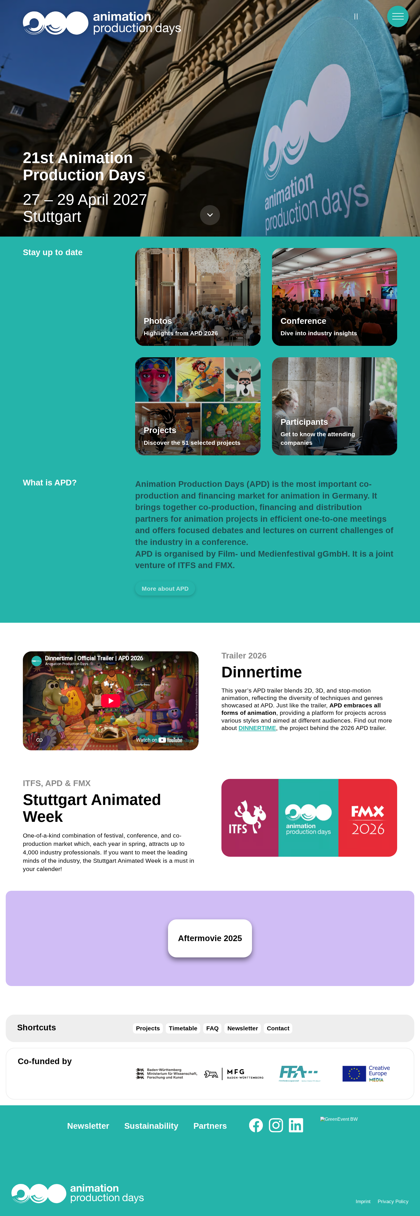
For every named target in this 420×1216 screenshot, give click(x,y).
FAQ (212, 1028)
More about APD (165, 588)
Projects (148, 1028)
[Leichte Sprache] (374, 16)
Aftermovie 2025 (210, 938)
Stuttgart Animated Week (92, 808)
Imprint (363, 1201)
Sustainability (151, 1125)
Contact (278, 1028)
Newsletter (242, 1028)
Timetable (183, 1028)
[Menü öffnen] (398, 16)
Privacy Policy (393, 1201)
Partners (210, 1125)
